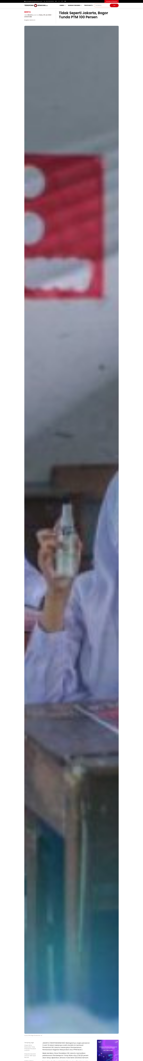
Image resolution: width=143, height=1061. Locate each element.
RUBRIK (62, 5)
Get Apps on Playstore (111, 1)
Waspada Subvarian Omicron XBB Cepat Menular (30, 1055)
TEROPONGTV (88, 5)
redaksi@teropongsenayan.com (34, 1)
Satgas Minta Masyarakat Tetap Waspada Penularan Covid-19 (30, 1047)
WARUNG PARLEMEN (74, 5)
